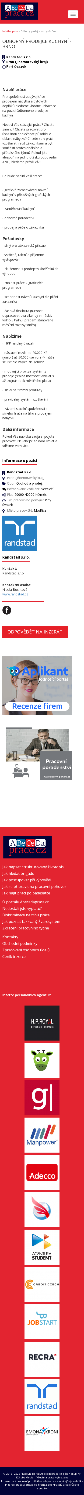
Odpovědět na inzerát (35, 632)
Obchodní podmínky (19, 943)
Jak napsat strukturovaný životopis (33, 866)
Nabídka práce (10, 31)
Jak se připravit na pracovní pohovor (34, 886)
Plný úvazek (16, 66)
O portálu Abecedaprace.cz (25, 901)
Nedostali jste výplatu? (22, 908)
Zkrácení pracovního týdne (25, 928)
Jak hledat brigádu (18, 873)
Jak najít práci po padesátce (26, 893)
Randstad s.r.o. (19, 57)
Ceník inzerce (14, 956)
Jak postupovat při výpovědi (26, 880)
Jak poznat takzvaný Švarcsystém (31, 921)
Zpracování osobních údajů (26, 950)
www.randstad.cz (15, 594)
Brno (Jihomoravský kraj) (27, 62)
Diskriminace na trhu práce (26, 915)
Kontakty (10, 936)
